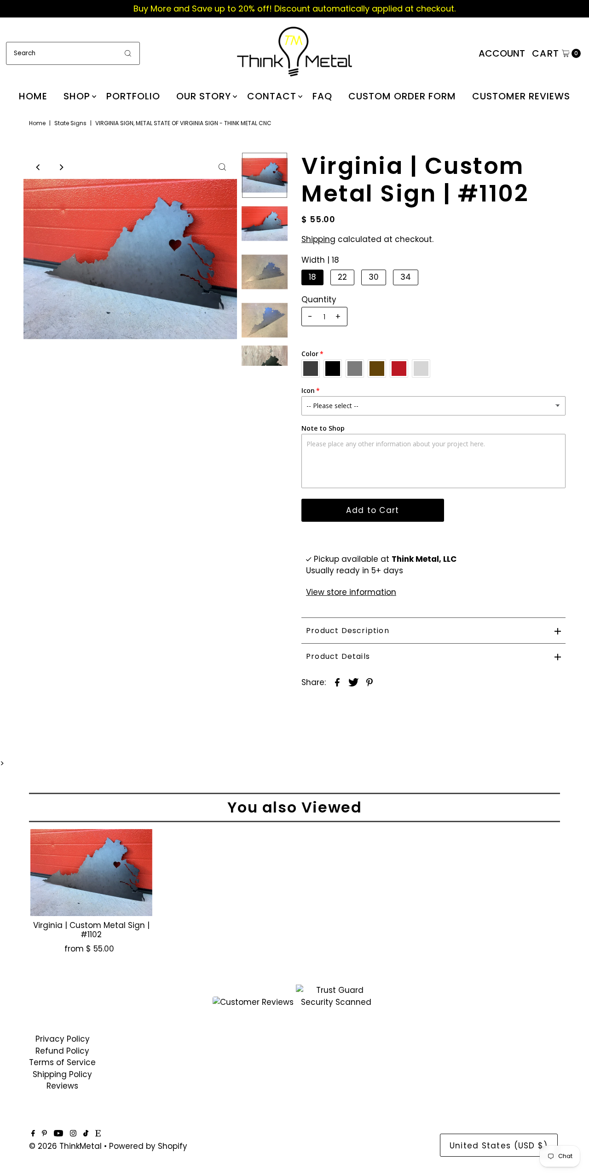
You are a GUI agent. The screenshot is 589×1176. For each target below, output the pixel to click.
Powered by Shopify (148, 1146)
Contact (271, 96)
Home (33, 96)
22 (342, 276)
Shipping (318, 239)
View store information (351, 592)
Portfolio (133, 96)
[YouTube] (58, 1134)
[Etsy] (98, 1134)
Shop (77, 96)
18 (312, 276)
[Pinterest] (44, 1134)
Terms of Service (62, 1062)
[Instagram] (73, 1134)
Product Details (338, 656)
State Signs (70, 123)
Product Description (347, 630)
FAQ (322, 96)
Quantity (318, 299)
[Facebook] (33, 1134)
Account (502, 53)
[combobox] (73, 53)
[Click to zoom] (222, 167)
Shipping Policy (62, 1074)
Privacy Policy (62, 1038)
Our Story (203, 96)
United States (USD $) (499, 1145)
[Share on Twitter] (353, 682)
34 (405, 276)
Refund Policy (62, 1050)
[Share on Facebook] (337, 682)
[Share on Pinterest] (369, 682)
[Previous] (38, 167)
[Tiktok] (85, 1134)
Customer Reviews (521, 96)
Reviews (62, 1085)
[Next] (61, 167)
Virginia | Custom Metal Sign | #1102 (91, 930)
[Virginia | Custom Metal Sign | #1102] (91, 872)
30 (374, 276)
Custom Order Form (402, 96)
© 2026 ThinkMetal (65, 1146)
